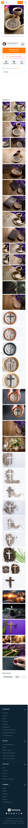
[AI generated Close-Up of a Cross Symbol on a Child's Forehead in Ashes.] (13, 330)
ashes (17, 739)
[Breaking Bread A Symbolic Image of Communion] (6, 693)
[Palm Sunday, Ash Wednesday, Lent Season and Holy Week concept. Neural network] (13, 665)
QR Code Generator (7, 798)
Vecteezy (4, 778)
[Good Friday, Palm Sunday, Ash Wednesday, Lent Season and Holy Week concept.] (13, 681)
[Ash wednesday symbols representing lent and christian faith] (13, 140)
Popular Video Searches (8, 821)
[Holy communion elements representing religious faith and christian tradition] (13, 316)
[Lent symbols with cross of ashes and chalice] (6, 107)
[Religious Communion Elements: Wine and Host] (5, 291)
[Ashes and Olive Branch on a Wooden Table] (13, 345)
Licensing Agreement (8, 807)
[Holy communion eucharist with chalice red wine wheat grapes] (10, 281)
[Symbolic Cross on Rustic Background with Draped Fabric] (10, 302)
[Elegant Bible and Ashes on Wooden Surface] (13, 208)
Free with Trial (14, 50)
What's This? (17, 68)
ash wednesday (8, 739)
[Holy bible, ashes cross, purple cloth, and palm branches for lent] (13, 256)
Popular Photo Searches (8, 818)
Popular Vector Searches (8, 815)
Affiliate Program (6, 813)
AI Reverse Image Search (9, 792)
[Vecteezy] (2, 2)
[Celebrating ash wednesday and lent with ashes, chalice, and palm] (9, 117)
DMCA (4, 810)
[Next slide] (21, 739)
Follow (22, 44)
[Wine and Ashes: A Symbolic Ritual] (6, 153)
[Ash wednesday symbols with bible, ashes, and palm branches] (13, 224)
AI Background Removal (8, 795)
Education (5, 787)
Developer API (6, 789)
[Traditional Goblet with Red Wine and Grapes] (13, 240)
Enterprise (5, 784)
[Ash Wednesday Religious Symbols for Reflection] (9, 164)
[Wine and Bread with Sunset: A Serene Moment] (13, 650)
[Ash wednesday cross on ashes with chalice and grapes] (13, 127)
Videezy (4, 781)
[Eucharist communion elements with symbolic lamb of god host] (5, 270)
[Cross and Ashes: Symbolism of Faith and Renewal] (13, 471)
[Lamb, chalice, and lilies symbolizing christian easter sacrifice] (13, 487)
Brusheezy (5, 775)
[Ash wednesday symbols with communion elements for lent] (13, 177)
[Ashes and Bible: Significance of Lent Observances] (13, 192)
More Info (6, 72)
